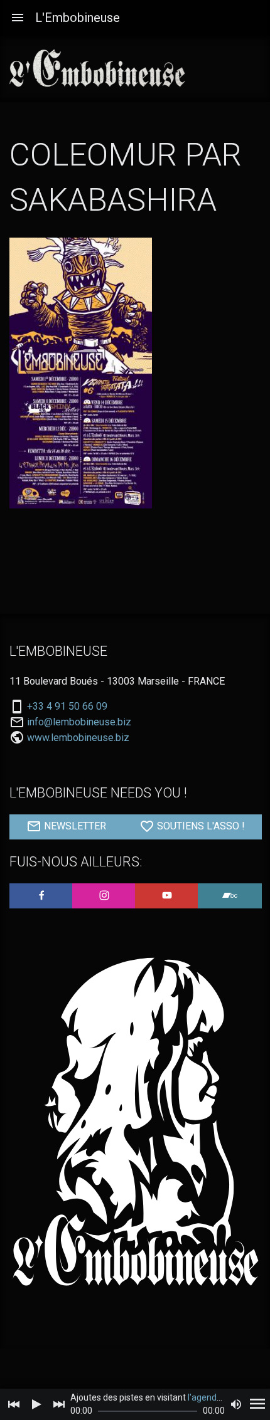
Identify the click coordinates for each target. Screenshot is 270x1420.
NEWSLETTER (73, 827)
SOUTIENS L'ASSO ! (199, 827)
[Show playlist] (257, 1404)
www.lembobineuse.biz (78, 738)
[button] (17, 18)
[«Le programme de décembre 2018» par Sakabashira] (80, 373)
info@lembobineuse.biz (79, 722)
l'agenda (205, 1397)
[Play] (36, 1404)
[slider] (147, 1411)
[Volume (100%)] (236, 1404)
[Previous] (14, 1404)
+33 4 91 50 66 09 (67, 706)
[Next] (59, 1404)
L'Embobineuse (77, 17)
